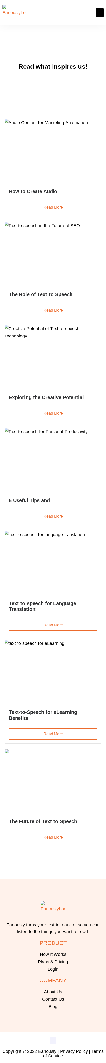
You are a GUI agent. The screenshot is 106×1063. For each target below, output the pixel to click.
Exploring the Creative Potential (46, 397)
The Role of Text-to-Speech (40, 294)
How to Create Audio (33, 191)
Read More (53, 207)
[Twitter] (53, 1040)
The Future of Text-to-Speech (43, 821)
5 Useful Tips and (29, 500)
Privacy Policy (74, 1051)
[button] (100, 12)
